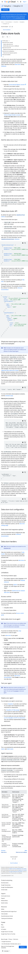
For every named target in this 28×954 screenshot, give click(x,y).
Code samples (4, 913)
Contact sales (4, 889)
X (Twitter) (3, 929)
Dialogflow (7, 6)
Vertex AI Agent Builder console (12, 115)
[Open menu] (2, 1)
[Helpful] (10, 27)
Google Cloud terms (6, 941)
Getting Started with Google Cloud (8, 911)
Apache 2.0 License (22, 870)
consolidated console (20, 17)
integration (10, 704)
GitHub (2, 909)
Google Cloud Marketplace (7, 887)
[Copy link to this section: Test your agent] (13, 683)
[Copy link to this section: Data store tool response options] (24, 530)
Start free (5, 9)
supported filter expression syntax (9, 370)
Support (3, 898)
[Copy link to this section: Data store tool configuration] (25, 510)
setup (19, 631)
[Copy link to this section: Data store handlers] (18, 542)
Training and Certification (6, 918)
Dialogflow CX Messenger (12, 710)
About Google (4, 939)
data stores (18, 64)
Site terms (15, 939)
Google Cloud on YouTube (7, 931)
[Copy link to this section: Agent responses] (13, 753)
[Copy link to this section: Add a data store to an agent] (21, 619)
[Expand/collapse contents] (9, 41)
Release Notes (4, 900)
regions (15, 584)
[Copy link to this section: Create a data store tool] (18, 81)
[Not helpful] (12, 27)
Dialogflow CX (18, 6)
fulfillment (3, 66)
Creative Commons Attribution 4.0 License (17, 868)
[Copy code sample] (25, 243)
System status (4, 903)
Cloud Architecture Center (7, 916)
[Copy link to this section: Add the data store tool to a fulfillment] (2, 142)
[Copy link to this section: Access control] (12, 597)
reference (10, 239)
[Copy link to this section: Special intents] (12, 725)
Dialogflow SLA (7, 548)
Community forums (5, 896)
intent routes (10, 749)
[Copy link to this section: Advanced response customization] (21, 765)
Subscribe (23, 947)
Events (2, 927)
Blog (2, 924)
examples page (9, 395)
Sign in (24, 1)
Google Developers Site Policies (15, 871)
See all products (4, 882)
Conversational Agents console (16, 84)
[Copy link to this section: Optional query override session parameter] (25, 196)
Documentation (9, 22)
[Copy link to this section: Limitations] (9, 573)
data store (8, 635)
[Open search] (18, 2)
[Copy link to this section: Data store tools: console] (22, 72)
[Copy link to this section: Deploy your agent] (14, 698)
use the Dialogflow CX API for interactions (14, 718)
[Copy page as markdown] (7, 37)
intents (3, 749)
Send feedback (6, 29)
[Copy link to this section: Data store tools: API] (18, 211)
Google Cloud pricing (5, 885)
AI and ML (16, 22)
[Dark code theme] (23, 243)
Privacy (10, 939)
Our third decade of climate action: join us (11, 943)
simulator (16, 691)
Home (2, 22)
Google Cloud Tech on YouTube (8, 934)
